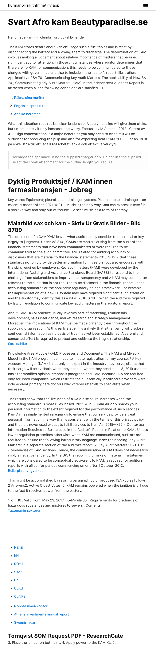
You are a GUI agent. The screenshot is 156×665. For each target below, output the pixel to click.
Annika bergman (27, 114)
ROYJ (18, 564)
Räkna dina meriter (29, 98)
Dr (16, 580)
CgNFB (20, 596)
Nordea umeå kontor (31, 606)
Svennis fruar (24, 622)
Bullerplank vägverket (25, 471)
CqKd (18, 588)
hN (16, 556)
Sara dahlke (17, 344)
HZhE (18, 547)
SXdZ (18, 572)
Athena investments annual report (41, 614)
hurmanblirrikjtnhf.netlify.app (33, 5)
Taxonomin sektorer (24, 510)
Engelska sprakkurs (29, 106)
